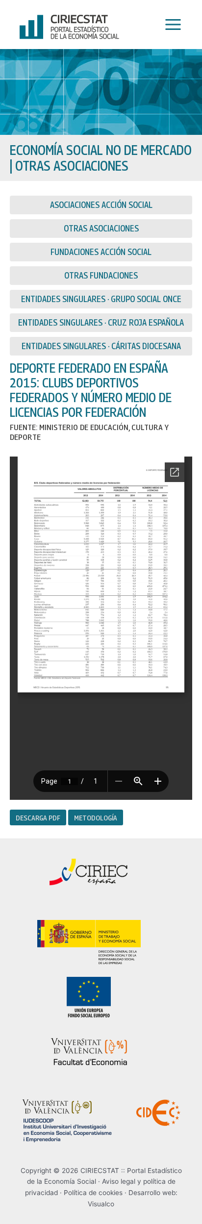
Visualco (101, 1204)
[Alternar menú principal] (170, 24)
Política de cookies (93, 1193)
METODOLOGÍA (95, 817)
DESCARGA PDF (38, 817)
